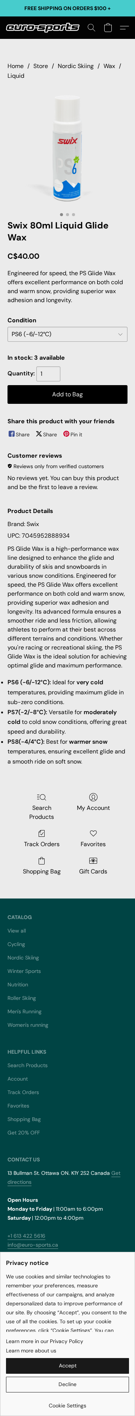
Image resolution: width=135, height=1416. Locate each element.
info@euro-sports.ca (33, 1244)
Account (18, 1078)
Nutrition (18, 984)
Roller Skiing (22, 998)
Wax (109, 66)
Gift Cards (93, 871)
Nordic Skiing (76, 66)
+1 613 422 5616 (26, 1235)
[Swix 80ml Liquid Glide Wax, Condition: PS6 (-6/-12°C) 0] (68, 148)
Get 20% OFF (24, 1132)
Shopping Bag (42, 871)
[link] (67, 1402)
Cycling (16, 944)
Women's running (28, 1025)
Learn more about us (31, 1350)
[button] (44, 27)
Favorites (93, 844)
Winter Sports (24, 971)
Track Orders (42, 844)
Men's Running (25, 1011)
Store (40, 66)
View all (17, 930)
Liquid (16, 76)
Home (16, 66)
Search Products (41, 812)
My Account (93, 808)
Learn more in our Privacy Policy (44, 1341)
